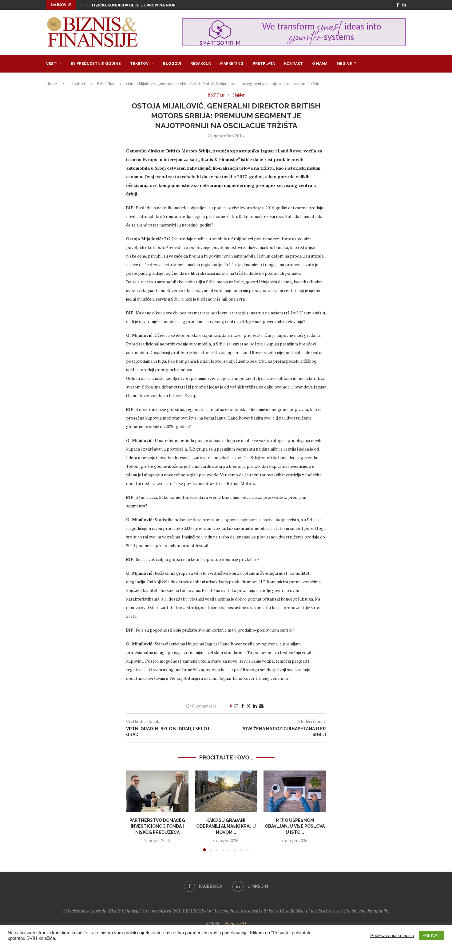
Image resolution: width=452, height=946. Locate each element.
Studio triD (235, 923)
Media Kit (346, 63)
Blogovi (172, 63)
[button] (81, 5)
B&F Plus (105, 83)
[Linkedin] (404, 5)
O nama (319, 63)
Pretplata (264, 63)
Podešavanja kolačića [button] (392, 935)
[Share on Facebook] (242, 706)
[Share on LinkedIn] (255, 706)
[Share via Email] (261, 706)
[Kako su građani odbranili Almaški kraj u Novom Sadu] (226, 791)
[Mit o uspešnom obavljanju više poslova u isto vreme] (295, 791)
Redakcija (200, 63)
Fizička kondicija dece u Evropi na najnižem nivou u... (148, 5)
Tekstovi (140, 63)
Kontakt (293, 63)
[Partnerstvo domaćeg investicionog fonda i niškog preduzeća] (157, 791)
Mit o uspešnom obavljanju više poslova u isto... (295, 826)
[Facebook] (397, 5)
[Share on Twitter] (248, 706)
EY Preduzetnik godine (96, 63)
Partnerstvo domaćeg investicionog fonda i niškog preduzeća (157, 826)
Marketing (232, 63)
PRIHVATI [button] (431, 935)
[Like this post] (236, 706)
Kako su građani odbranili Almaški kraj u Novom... (226, 826)
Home (51, 83)
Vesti (51, 63)
